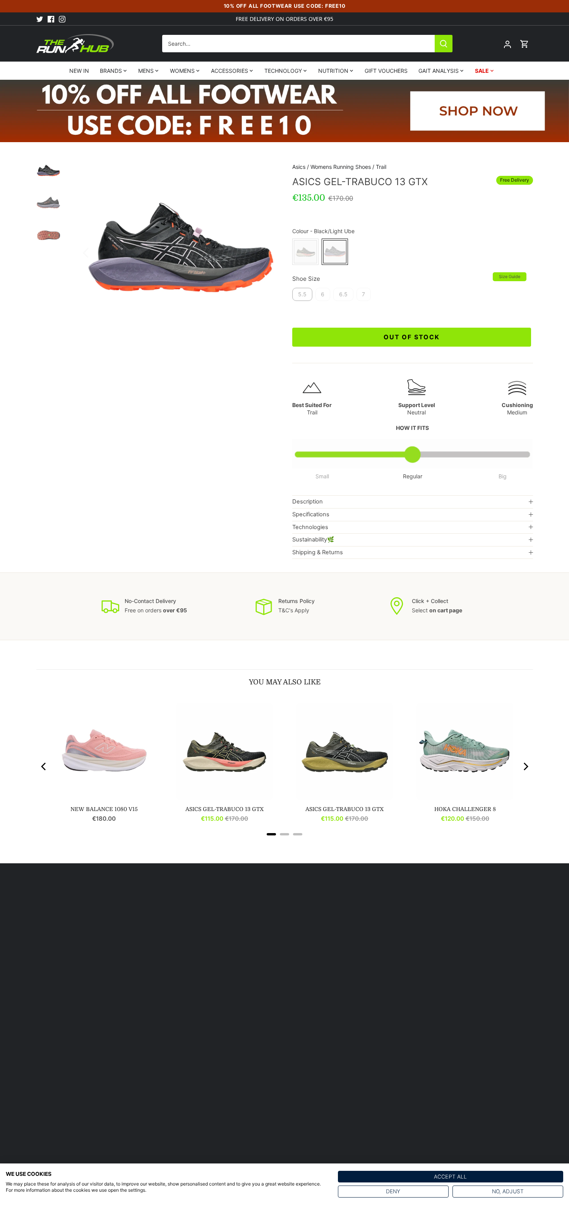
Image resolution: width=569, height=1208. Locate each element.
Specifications (310, 514)
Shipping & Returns (317, 552)
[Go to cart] (524, 43)
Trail (381, 166)
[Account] (507, 43)
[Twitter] (39, 19)
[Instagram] (62, 19)
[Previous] (96, 252)
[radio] (305, 252)
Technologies (310, 527)
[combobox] (298, 43)
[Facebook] (51, 19)
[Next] (265, 252)
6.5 (343, 294)
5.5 (302, 294)
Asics (298, 166)
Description (307, 501)
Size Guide (509, 276)
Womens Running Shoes (340, 166)
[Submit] (443, 43)
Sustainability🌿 (313, 539)
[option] (180, 252)
